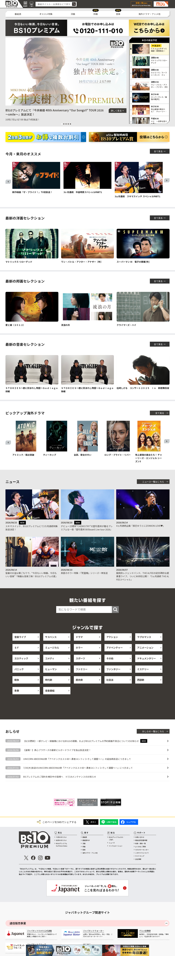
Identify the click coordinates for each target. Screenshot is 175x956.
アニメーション (145, 647)
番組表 (18, 14)
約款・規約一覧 (140, 843)
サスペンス (51, 637)
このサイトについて (142, 853)
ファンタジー (113, 669)
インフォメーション (115, 846)
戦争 (16, 679)
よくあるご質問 (140, 846)
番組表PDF (86, 840)
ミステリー (143, 669)
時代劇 (48, 679)
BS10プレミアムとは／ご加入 (116, 838)
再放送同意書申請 (141, 840)
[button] (9, 71)
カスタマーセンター (142, 850)
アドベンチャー (114, 647)
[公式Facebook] (33, 858)
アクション (112, 637)
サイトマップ (139, 856)
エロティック (21, 658)
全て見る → (159, 151)
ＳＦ (16, 647)
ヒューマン (51, 669)
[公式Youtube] (47, 858)
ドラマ (79, 637)
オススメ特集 (45, 14)
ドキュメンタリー (146, 658)
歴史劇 (79, 679)
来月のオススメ (61, 840)
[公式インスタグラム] (40, 858)
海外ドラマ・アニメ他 (149, 14)
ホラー (79, 647)
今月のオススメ (61, 837)
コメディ (49, 658)
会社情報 (138, 859)
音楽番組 (49, 690)
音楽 (118, 14)
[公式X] (26, 858)
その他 (109, 658)
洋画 (73, 14)
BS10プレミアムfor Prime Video (61, 844)
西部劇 (140, 679)
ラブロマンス (144, 637)
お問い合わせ (139, 837)
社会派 (109, 679)
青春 (16, 690)
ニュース (112, 843)
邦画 (95, 14)
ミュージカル (52, 647)
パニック (19, 669)
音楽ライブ (20, 637)
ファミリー (81, 669)
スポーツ (80, 658)
